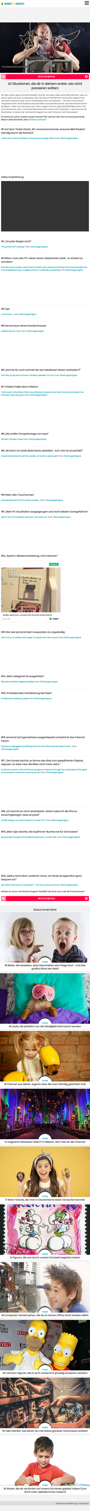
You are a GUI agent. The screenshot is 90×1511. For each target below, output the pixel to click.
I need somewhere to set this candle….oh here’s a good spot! (29, 456)
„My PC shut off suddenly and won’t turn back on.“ (24, 517)
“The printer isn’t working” (13, 246)
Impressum (83, 1503)
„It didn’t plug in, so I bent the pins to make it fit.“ (23, 820)
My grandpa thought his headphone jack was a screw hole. (29, 837)
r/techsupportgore (69, 138)
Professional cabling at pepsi (14, 698)
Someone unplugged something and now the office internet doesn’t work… (36, 746)
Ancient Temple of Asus (12, 439)
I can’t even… (7, 314)
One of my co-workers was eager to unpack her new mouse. (29, 637)
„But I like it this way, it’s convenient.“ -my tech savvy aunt (28, 885)
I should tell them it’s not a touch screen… (20, 500)
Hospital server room (11, 331)
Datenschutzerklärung (66, 1503)
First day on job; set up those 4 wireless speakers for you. (27, 375)
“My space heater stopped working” (17, 681)
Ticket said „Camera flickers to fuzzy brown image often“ (28, 138)
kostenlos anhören (37, 119)
